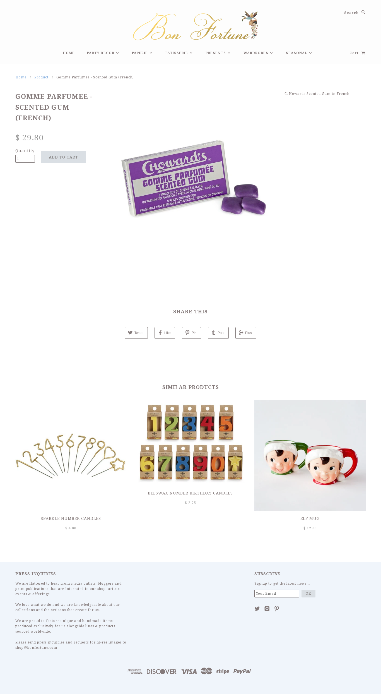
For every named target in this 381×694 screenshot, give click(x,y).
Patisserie (177, 53)
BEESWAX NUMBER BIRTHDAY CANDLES (190, 493)
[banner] (190, 24)
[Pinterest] (277, 608)
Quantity (25, 150)
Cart (354, 53)
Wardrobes (256, 53)
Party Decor (101, 53)
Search (351, 13)
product (41, 77)
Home (69, 53)
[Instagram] (267, 608)
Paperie (140, 53)
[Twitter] (257, 608)
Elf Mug (310, 518)
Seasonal (297, 53)
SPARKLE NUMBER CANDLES (71, 518)
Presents (216, 53)
